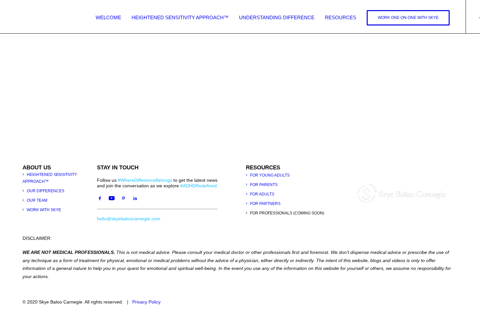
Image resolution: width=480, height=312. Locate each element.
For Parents (264, 184)
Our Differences (45, 191)
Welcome (108, 17)
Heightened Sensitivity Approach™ (180, 17)
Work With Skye (44, 210)
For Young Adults (270, 175)
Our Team (37, 200)
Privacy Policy (146, 301)
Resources (340, 17)
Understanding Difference (276, 17)
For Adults (262, 194)
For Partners (265, 203)
